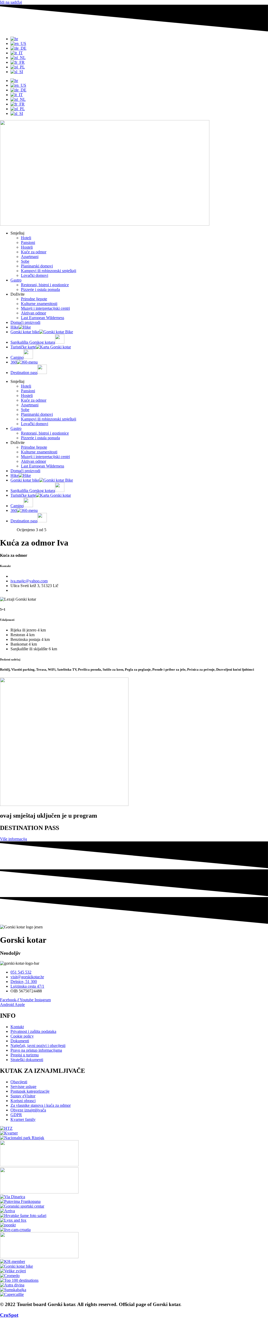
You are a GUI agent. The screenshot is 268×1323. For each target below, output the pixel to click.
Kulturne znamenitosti (39, 303)
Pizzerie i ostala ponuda (40, 289)
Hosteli (27, 247)
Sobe (25, 261)
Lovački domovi (34, 275)
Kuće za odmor (33, 252)
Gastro (15, 280)
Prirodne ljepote (34, 299)
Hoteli (26, 238)
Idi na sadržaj (11, 2)
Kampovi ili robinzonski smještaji (48, 270)
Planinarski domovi (37, 266)
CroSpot (9, 1315)
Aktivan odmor (33, 313)
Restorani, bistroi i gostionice (45, 285)
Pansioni (28, 242)
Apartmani (29, 256)
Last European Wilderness (42, 317)
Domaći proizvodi (25, 322)
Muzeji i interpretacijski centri (45, 308)
